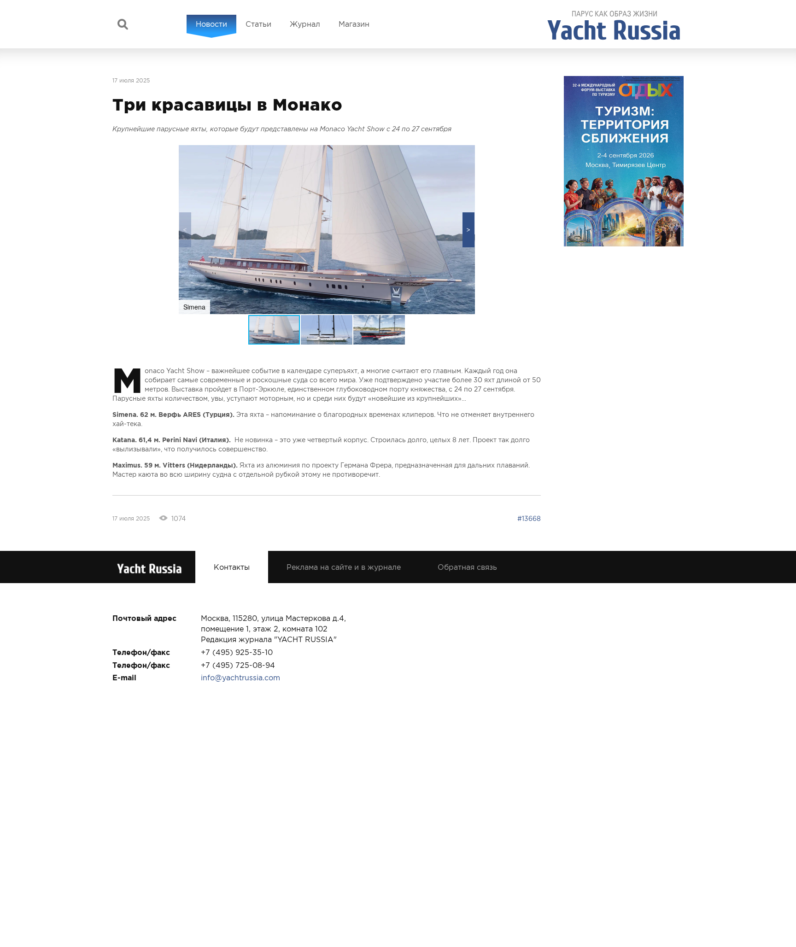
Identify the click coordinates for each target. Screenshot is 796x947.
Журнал (305, 24)
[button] (468, 229)
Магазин (354, 24)
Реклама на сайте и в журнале (344, 567)
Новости (211, 24)
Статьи (258, 24)
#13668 (529, 518)
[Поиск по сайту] (122, 24)
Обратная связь (467, 567)
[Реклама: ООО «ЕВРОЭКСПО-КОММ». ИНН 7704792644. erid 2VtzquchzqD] (624, 161)
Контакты (232, 567)
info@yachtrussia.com (240, 677)
